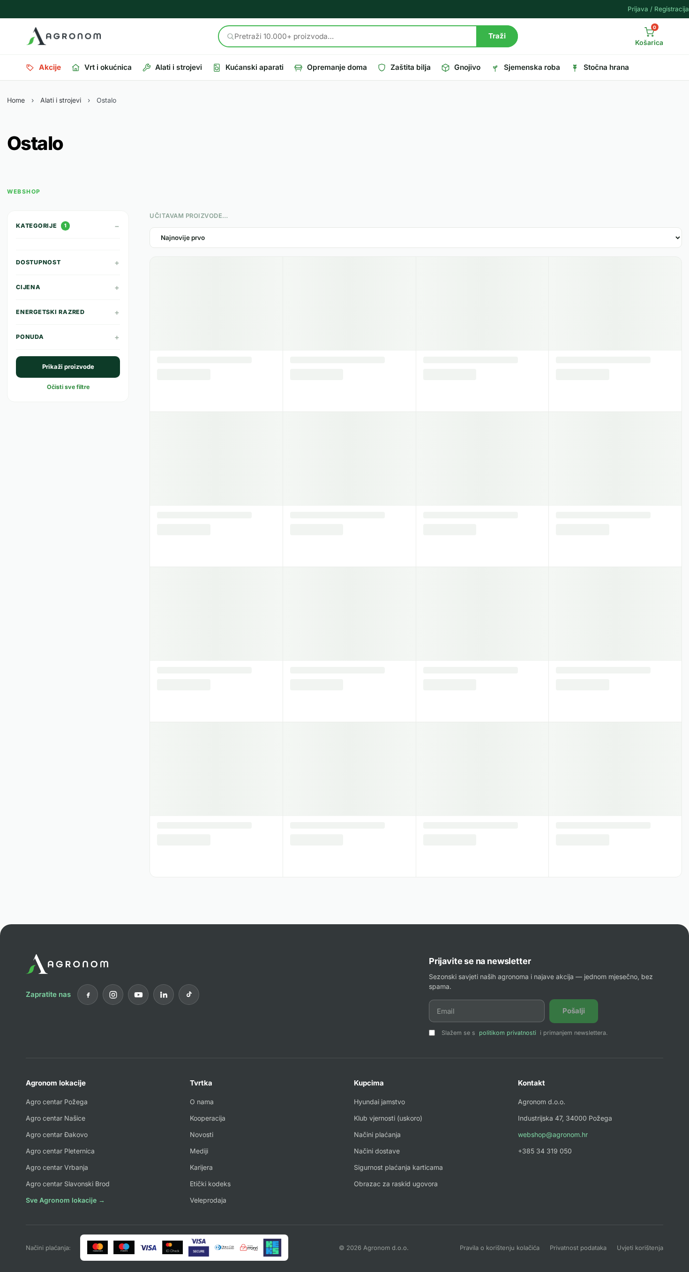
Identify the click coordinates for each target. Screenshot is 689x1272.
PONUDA (68, 337)
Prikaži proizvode (68, 366)
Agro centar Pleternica (60, 1151)
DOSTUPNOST (68, 262)
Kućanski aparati (254, 67)
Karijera (201, 1167)
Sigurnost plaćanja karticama (398, 1167)
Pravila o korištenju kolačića (499, 1247)
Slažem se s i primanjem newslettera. (525, 1032)
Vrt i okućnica (108, 67)
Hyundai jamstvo (379, 1102)
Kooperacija (207, 1118)
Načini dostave (377, 1151)
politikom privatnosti (507, 1032)
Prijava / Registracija (658, 9)
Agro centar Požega (57, 1102)
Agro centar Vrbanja (57, 1167)
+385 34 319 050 (545, 1151)
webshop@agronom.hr (553, 1134)
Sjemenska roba (532, 67)
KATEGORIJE (68, 226)
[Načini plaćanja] (184, 1248)
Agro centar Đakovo (57, 1134)
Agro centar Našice (55, 1118)
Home (16, 100)
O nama (202, 1102)
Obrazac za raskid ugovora (396, 1184)
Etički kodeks (210, 1184)
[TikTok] (189, 994)
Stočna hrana (606, 67)
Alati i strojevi (178, 67)
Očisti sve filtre (68, 386)
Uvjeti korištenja (640, 1247)
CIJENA (68, 287)
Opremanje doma (337, 67)
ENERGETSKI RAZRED (68, 312)
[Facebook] (87, 994)
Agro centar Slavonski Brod (68, 1184)
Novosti (201, 1134)
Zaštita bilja (410, 67)
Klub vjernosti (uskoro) (388, 1118)
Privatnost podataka (578, 1247)
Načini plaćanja (377, 1134)
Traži (497, 35)
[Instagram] (113, 994)
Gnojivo (467, 67)
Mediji (199, 1151)
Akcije (50, 67)
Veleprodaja (208, 1200)
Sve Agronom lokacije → (65, 1200)
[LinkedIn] (163, 994)
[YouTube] (138, 994)
